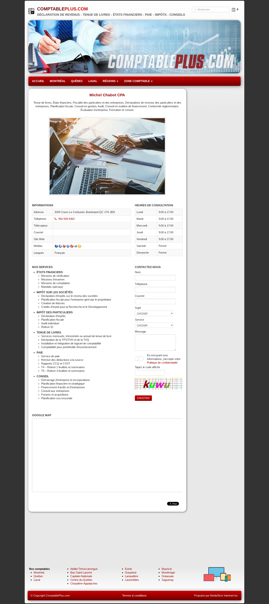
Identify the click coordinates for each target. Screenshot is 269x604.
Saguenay (168, 579)
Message (140, 331)
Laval (37, 579)
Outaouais (168, 576)
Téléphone (141, 284)
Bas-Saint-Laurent (81, 572)
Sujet (138, 307)
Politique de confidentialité (162, 362)
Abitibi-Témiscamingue (84, 568)
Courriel (139, 295)
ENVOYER (143, 398)
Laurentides (132, 579)
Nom (138, 272)
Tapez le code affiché (147, 367)
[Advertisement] (216, 143)
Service (139, 319)
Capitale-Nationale (81, 576)
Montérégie (168, 572)
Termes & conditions (134, 595)
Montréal (39, 572)
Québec (38, 576)
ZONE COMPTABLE (138, 81)
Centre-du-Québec (81, 579)
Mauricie (167, 568)
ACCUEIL (38, 81)
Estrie (128, 568)
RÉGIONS (111, 81)
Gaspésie (131, 572)
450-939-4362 (66, 218)
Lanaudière (131, 576)
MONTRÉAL (58, 81)
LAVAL (92, 81)
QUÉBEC (77, 81)
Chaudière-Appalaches (84, 583)
